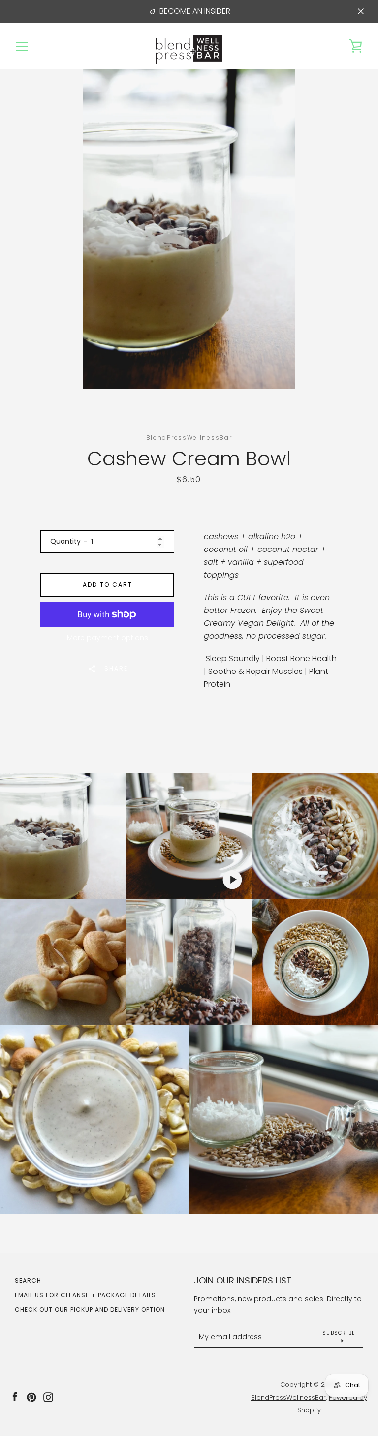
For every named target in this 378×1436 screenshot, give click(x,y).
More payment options (107, 637)
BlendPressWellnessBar (288, 1397)
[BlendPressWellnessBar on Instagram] (48, 1397)
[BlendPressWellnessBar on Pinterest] (31, 1397)
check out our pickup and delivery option (90, 1309)
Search (28, 1280)
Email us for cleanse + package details (85, 1295)
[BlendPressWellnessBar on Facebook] (15, 1397)
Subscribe (338, 1333)
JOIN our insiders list (243, 1280)
